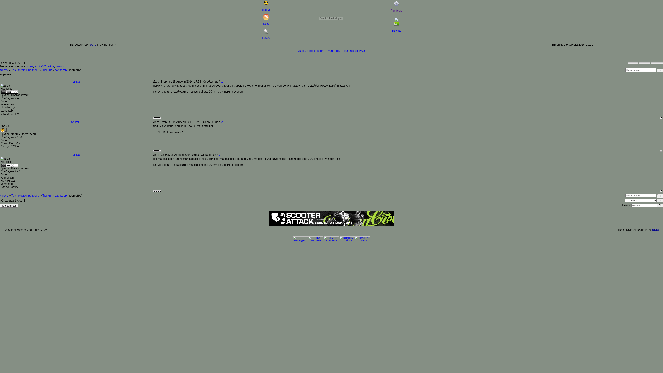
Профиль (396, 10)
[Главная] (266, 4)
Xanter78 (76, 122)
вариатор (61, 70)
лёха (51, 66)
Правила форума (354, 50)
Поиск (266, 38)
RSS (266, 23)
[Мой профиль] (396, 5)
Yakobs (60, 66)
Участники (333, 50)
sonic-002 (41, 66)
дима (76, 81)
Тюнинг (47, 70)
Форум (4, 70)
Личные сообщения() (311, 50)
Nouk (30, 66)
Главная (266, 9)
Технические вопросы (25, 70)
